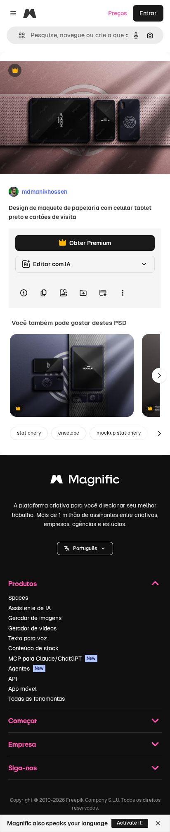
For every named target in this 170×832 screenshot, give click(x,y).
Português (85, 548)
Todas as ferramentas (36, 698)
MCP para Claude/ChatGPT (52, 658)
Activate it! (130, 823)
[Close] (158, 823)
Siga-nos (22, 767)
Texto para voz (27, 638)
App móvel (22, 689)
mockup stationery (119, 433)
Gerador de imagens (34, 618)
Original (52, 71)
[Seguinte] (159, 375)
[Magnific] (85, 481)
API (12, 679)
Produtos (22, 583)
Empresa (22, 744)
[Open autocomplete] (18, 35)
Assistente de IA (29, 608)
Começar (22, 720)
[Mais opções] (122, 293)
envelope (68, 433)
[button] (85, 548)
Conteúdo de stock (33, 648)
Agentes (26, 668)
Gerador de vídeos (32, 628)
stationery (29, 433)
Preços (117, 13)
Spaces (18, 597)
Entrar (148, 13)
